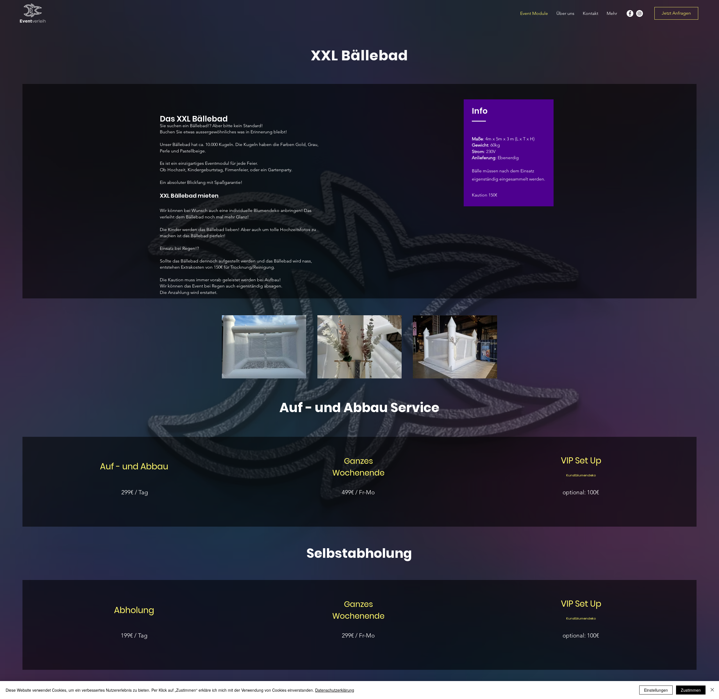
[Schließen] (712, 690)
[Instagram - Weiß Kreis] (639, 13)
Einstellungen (656, 690)
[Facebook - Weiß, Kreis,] (630, 13)
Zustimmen (691, 690)
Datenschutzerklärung (334, 690)
